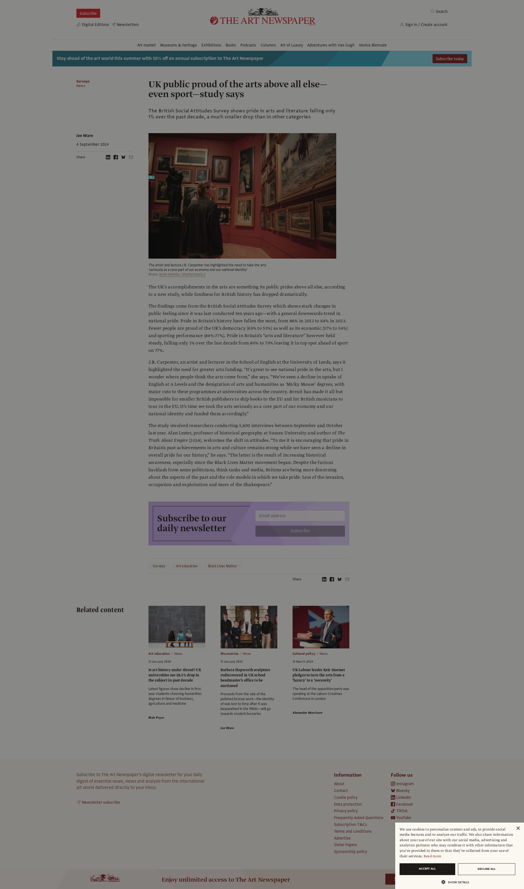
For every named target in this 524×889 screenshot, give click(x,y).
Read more (432, 856)
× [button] (518, 828)
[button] (457, 882)
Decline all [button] (487, 869)
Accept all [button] (427, 869)
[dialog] (459, 856)
